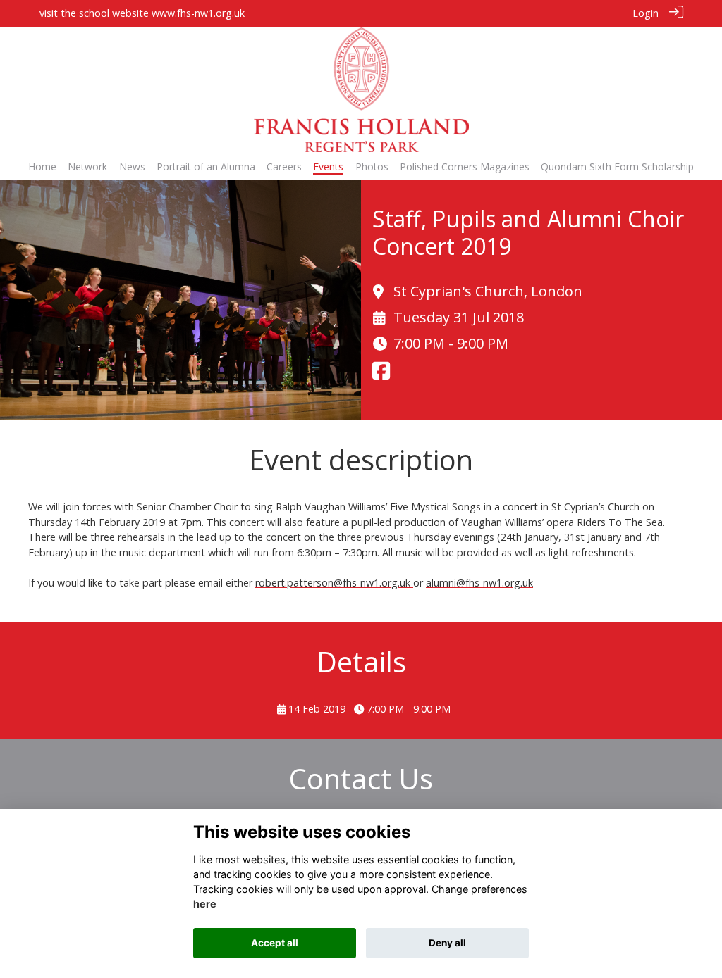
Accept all (274, 942)
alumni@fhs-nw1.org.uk (479, 582)
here (204, 904)
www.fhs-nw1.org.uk (198, 13)
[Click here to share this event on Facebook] (381, 374)
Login (645, 13)
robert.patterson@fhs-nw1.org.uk (334, 582)
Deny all (447, 942)
